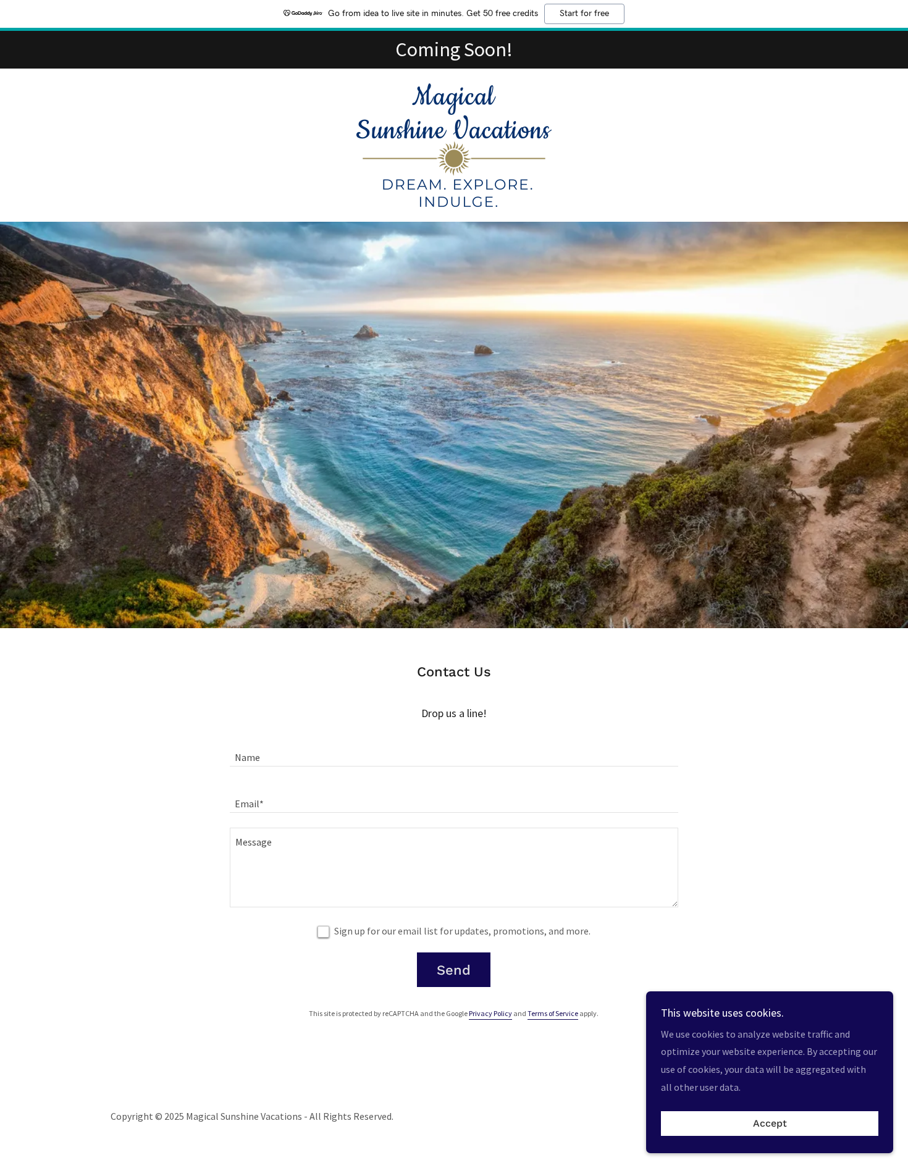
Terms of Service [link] (553, 1013)
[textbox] (454, 751)
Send (454, 970)
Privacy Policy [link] (490, 1013)
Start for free (584, 13)
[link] (454, 144)
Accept (770, 1124)
